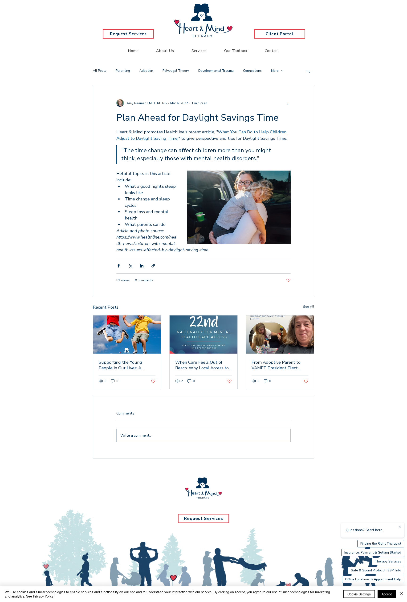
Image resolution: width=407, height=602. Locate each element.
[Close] (401, 594)
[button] (308, 71)
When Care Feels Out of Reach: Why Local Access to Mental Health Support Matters (202, 365)
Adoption (146, 70)
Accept (387, 594)
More (275, 70)
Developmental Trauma (216, 70)
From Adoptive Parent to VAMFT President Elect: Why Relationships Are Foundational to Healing (276, 365)
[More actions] (288, 103)
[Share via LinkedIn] (141, 265)
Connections (252, 70)
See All (308, 306)
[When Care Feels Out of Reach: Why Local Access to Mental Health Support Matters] (204, 334)
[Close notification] (400, 527)
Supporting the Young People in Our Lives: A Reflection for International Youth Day (125, 365)
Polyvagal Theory (176, 70)
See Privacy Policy (39, 596)
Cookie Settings (359, 594)
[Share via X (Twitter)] (130, 265)
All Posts (99, 70)
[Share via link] (153, 265)
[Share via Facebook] (118, 265)
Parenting (123, 70)
